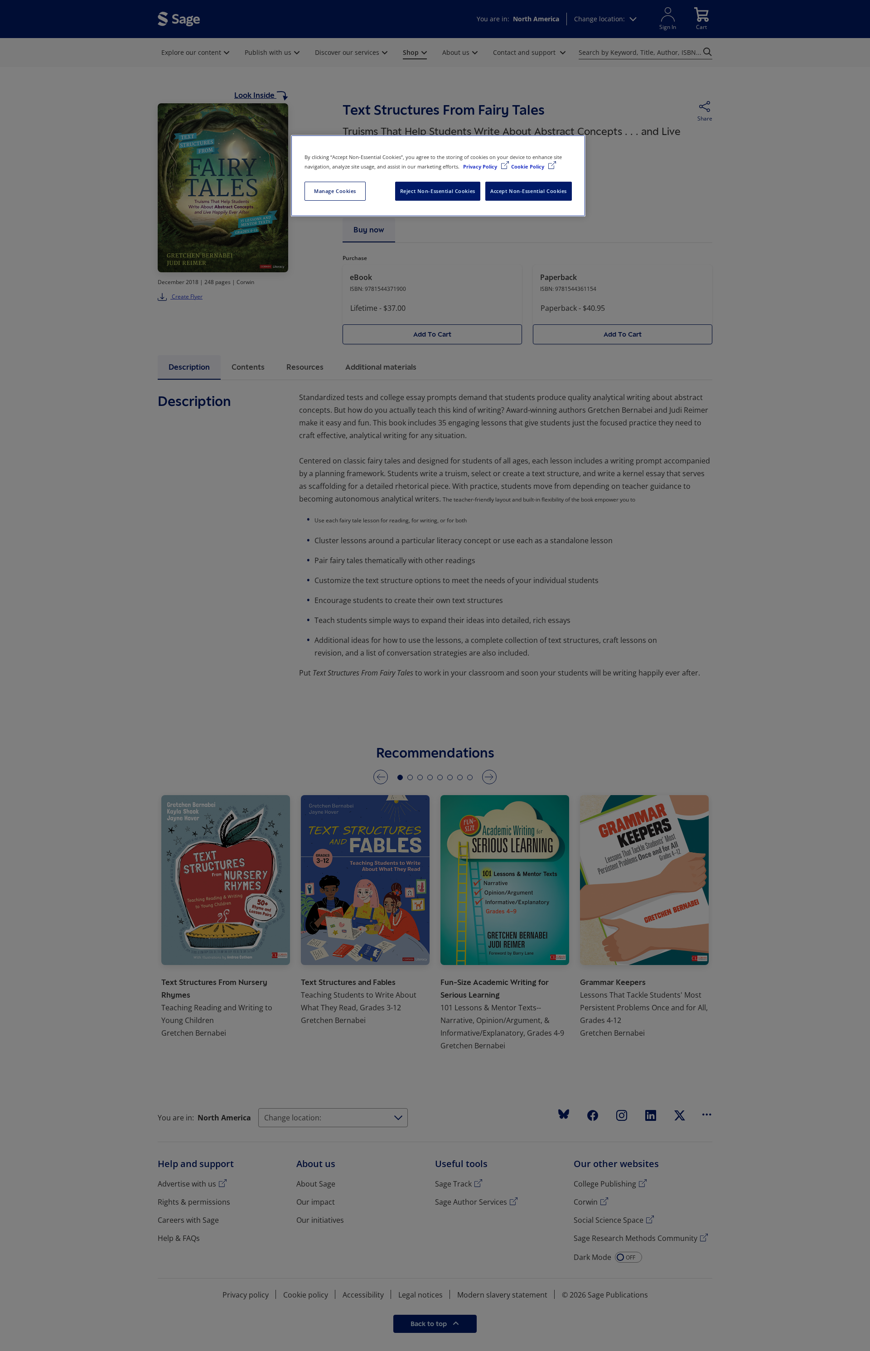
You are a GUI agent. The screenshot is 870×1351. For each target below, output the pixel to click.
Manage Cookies (335, 191)
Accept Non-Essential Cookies (528, 191)
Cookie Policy (528, 166)
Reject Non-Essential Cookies (437, 191)
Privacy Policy (480, 166)
